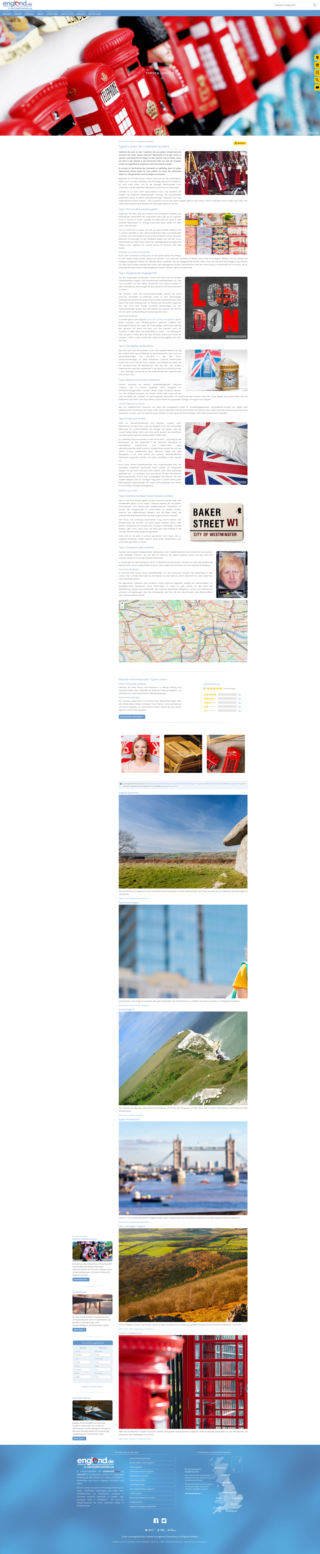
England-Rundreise (169, 786)
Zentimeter (99, 1359)
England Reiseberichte (129, 1119)
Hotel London (136, 1493)
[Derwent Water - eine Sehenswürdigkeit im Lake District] (92, 1315)
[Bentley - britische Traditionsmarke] (92, 1421)
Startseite (123, 141)
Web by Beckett (142, 1542)
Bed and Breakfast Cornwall (142, 1497)
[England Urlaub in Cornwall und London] (17, 9)
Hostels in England (215, 783)
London (18, 11)
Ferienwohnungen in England (192, 783)
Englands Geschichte (128, 792)
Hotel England (136, 1467)
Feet (76, 1359)
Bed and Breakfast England (142, 1489)
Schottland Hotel (137, 1484)
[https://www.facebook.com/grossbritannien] (156, 1521)
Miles (77, 1373)
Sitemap (154, 1542)
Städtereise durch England (141, 1471)
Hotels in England (152, 783)
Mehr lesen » (79, 1329)
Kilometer (98, 1373)
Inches (77, 1351)
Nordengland (226, 1482)
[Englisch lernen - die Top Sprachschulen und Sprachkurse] (140, 754)
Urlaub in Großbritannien (130, 1333)
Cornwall (29, 11)
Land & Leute (67, 11)
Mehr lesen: (134, 898)
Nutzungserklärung (174, 1542)
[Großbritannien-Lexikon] (226, 754)
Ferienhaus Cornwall (139, 1476)
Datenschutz (189, 1542)
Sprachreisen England (129, 902)
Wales (40, 11)
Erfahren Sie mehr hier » (92, 1386)
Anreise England (126, 1009)
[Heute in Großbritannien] (183, 754)
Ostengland (237, 1498)
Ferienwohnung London (140, 1458)
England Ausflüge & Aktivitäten (143, 1506)
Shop (92, 11)
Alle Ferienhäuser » (193, 1493)
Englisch (81, 11)
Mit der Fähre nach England (142, 1463)
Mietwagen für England (236, 783)
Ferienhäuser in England (170, 783)
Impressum (201, 1542)
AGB (162, 1542)
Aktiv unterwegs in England (132, 1226)
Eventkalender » (81, 1279)
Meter (97, 1366)
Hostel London (136, 1502)
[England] (6, 13)
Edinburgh (225, 1475)
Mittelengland (228, 1492)
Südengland (231, 1511)
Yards (77, 1366)
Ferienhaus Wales (137, 1480)
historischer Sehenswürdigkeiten (160, 319)
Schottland (52, 11)
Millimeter (98, 1351)
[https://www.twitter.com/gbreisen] (164, 1521)
